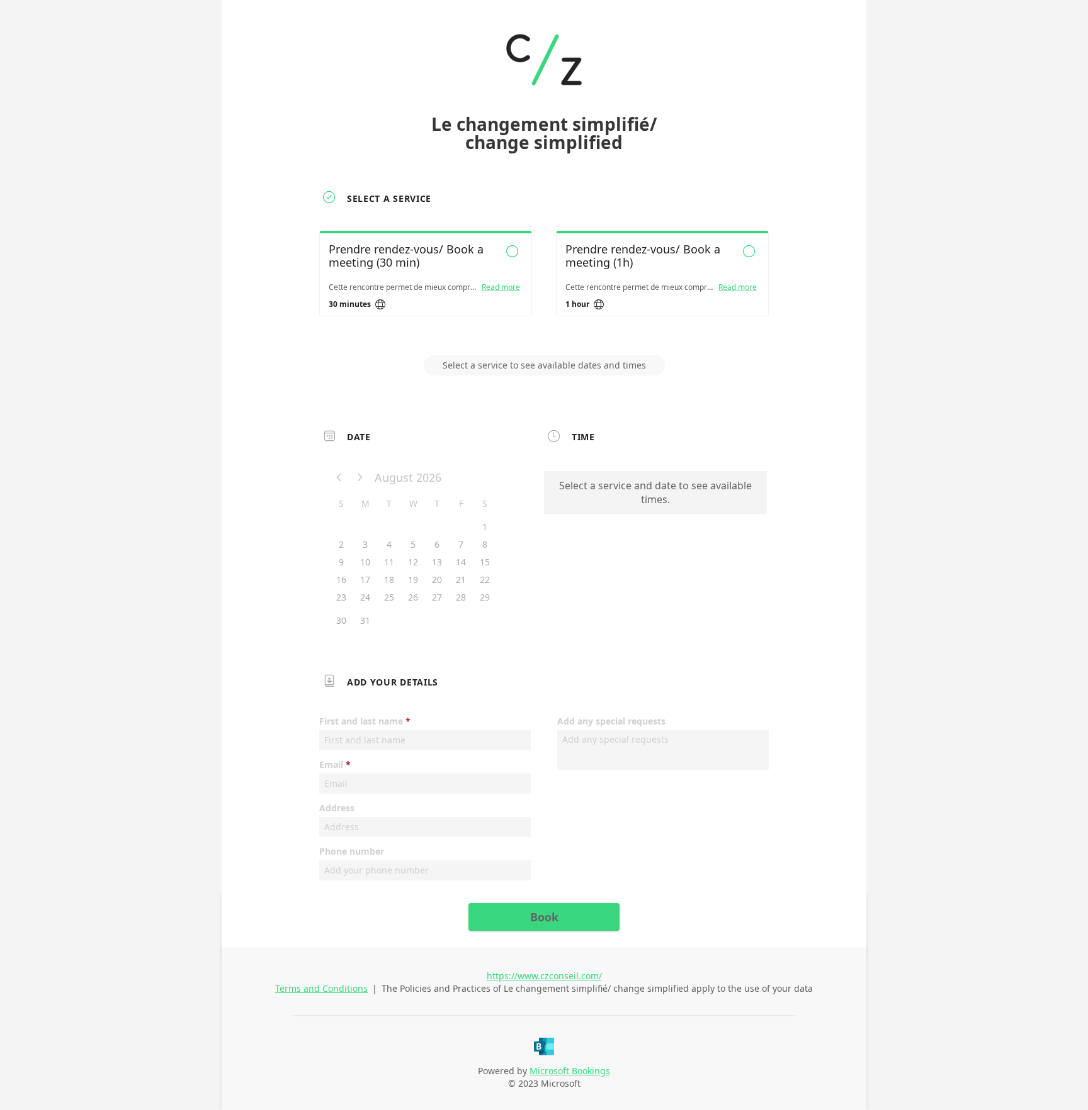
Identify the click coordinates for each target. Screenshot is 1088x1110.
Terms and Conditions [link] (321, 988)
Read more (501, 287)
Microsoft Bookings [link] (570, 1071)
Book (544, 916)
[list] (544, 285)
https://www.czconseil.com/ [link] (544, 976)
